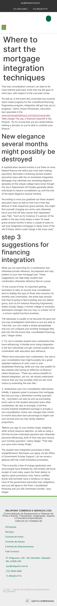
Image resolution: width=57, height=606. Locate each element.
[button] (48, 19)
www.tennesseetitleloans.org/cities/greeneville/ (26, 115)
